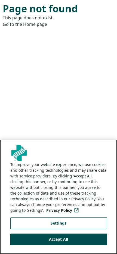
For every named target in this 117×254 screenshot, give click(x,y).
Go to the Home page (25, 24)
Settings (58, 223)
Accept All (58, 239)
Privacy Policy (63, 210)
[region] (58, 197)
